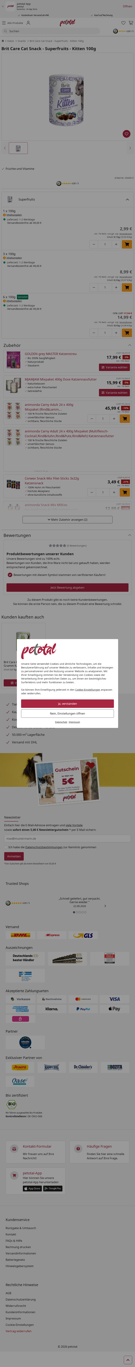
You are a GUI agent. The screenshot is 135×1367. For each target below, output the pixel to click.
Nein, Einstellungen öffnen (67, 713)
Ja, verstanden (67, 704)
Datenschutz (61, 722)
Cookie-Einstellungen (87, 689)
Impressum (74, 722)
